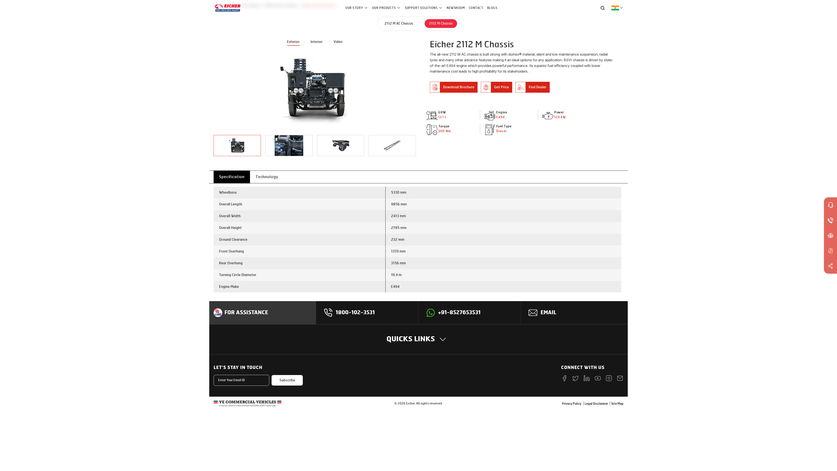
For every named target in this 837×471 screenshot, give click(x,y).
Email (548, 312)
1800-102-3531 (355, 312)
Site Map (617, 404)
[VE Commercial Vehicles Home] (247, 403)
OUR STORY (354, 8)
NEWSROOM (456, 8)
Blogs (492, 8)
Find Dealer (537, 87)
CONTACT (476, 8)
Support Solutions (421, 8)
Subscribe (287, 380)
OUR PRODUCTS (384, 8)
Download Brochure (458, 87)
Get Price (501, 87)
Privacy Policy (571, 404)
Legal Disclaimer (596, 404)
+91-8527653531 (459, 312)
